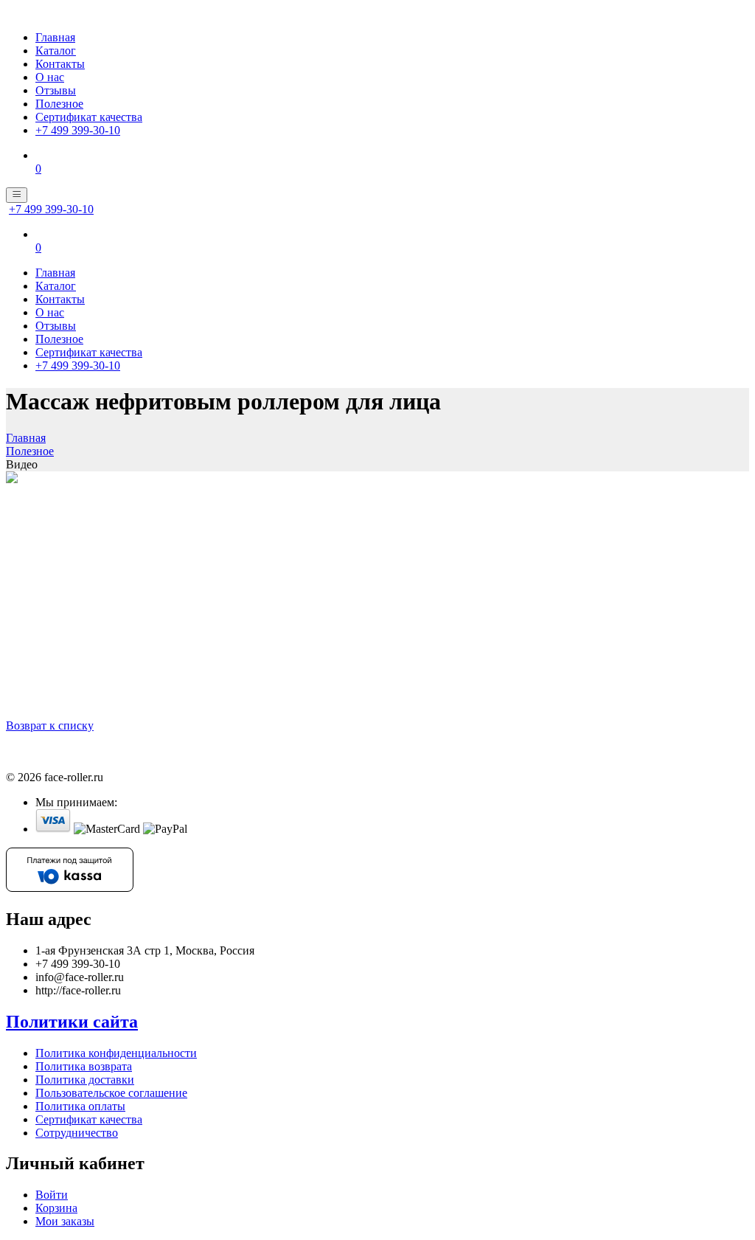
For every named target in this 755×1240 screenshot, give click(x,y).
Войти (51, 1194)
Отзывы (55, 90)
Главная (55, 37)
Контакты (60, 64)
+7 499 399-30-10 (77, 130)
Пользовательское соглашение (111, 1093)
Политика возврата (83, 1066)
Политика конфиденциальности (116, 1053)
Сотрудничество (76, 1132)
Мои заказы (64, 1221)
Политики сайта (72, 1021)
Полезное (59, 103)
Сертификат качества (88, 117)
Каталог (55, 50)
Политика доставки (84, 1079)
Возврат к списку (50, 725)
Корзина (56, 1208)
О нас (49, 77)
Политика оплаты (80, 1106)
